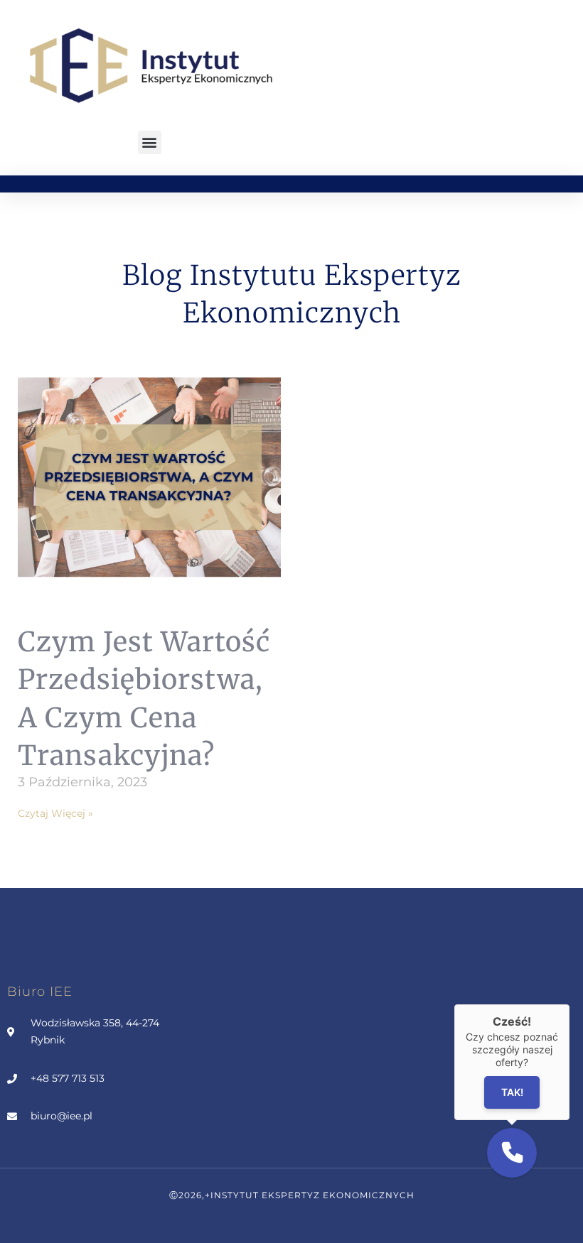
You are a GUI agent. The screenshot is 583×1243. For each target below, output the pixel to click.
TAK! (512, 1093)
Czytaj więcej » (55, 813)
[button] (149, 142)
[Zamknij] (569, 1004)
